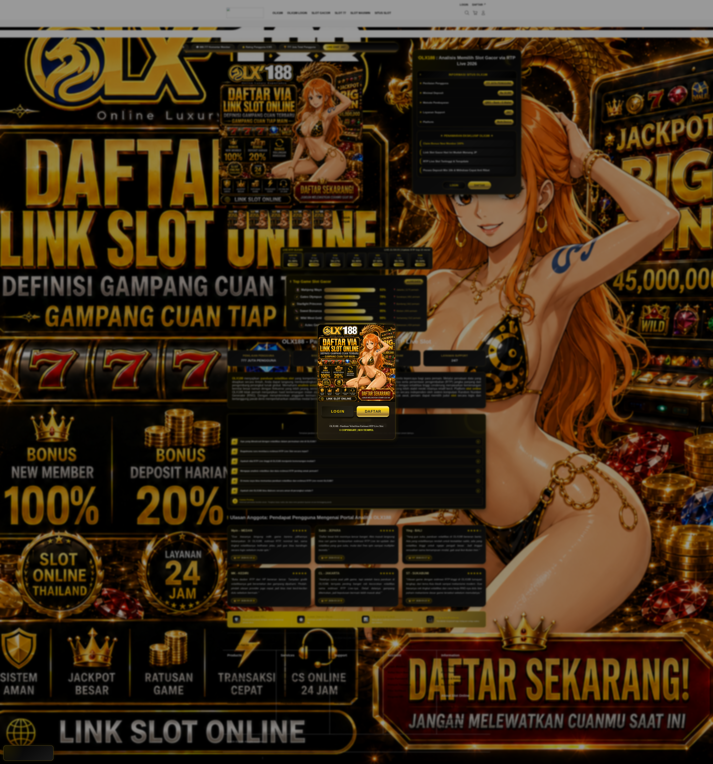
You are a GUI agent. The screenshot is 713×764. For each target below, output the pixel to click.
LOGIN (337, 411)
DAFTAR (373, 411)
